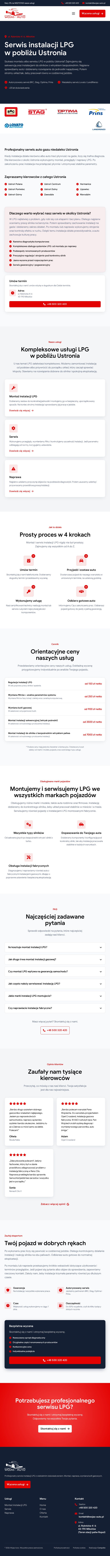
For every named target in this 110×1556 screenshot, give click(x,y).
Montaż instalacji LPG (16, 1505)
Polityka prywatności (62, 1548)
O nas (43, 1509)
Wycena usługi (91, 13)
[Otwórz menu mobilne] (73, 13)
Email (81, 1513)
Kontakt (44, 1516)
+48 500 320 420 (57, 304)
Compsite (101, 1548)
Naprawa (9, 1512)
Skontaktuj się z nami (53, 1428)
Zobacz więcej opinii (53, 1204)
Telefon (82, 1504)
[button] (55, 947)
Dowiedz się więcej (19, 410)
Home (43, 1505)
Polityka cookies (79, 1548)
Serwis (8, 1509)
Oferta (43, 1512)
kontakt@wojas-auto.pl (91, 1516)
